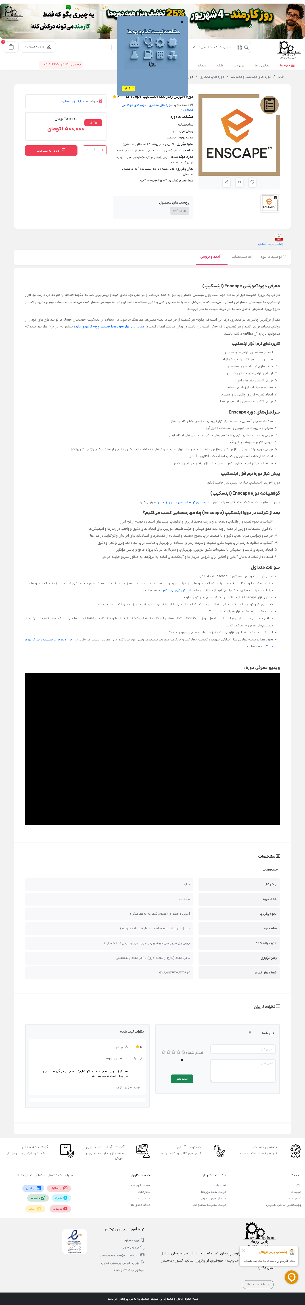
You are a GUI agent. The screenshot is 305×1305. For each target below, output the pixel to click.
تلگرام (59, 1198)
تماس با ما (294, 1198)
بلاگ (298, 1186)
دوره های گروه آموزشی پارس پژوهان (183, 502)
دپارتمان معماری (72, 101)
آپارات (32, 1209)
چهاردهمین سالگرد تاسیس (283, 1205)
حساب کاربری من (139, 1186)
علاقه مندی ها (140, 1205)
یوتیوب (58, 1209)
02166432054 (131, 1241)
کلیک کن (128, 88)
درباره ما (296, 1192)
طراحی (179, 211)
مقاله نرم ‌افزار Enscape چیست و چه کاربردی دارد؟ (109, 326)
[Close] (102, 24)
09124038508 (131, 1248)
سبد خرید (143, 1198)
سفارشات (144, 1192)
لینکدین (31, 1188)
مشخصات (240, 257)
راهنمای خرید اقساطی (271, 244)
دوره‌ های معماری (160, 105)
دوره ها (285, 66)
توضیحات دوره (271, 257)
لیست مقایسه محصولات (209, 1205)
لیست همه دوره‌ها (213, 1192)
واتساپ (36, 1198)
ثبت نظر (182, 1079)
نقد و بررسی (209, 257)
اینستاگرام (56, 1188)
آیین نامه (219, 1186)
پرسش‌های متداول (213, 1198)
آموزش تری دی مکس (176, 590)
